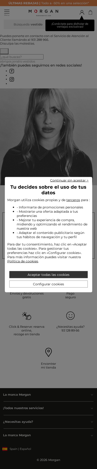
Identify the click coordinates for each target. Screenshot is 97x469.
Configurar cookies (48, 284)
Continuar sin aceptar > (69, 180)
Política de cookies (22, 261)
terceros (73, 200)
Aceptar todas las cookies (48, 274)
